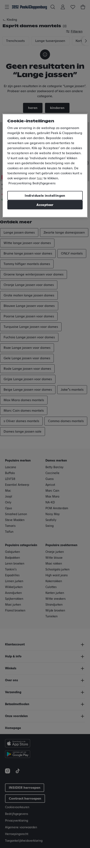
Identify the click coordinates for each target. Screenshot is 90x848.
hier (40, 178)
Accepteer (45, 205)
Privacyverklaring (19, 183)
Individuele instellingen (45, 195)
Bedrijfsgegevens (43, 183)
